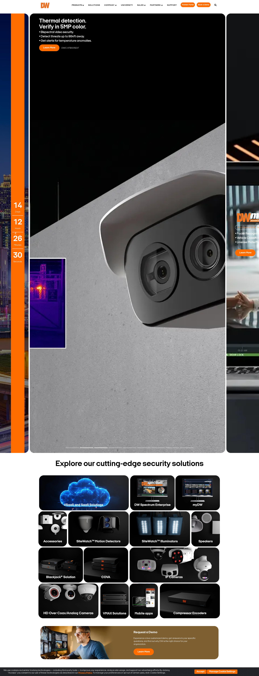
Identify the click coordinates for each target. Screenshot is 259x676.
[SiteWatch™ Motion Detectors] (98, 528)
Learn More (49, 253)
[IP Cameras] (174, 565)
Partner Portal (188, 5)
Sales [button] (140, 5)
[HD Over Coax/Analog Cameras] (68, 601)
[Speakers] (205, 528)
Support (172, 5)
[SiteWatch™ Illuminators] (160, 528)
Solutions (94, 5)
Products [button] (77, 5)
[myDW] (197, 492)
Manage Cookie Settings (222, 671)
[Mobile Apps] (144, 601)
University (127, 5)
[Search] (215, 5)
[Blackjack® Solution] (60, 565)
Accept (200, 671)
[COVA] (106, 565)
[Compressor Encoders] (190, 601)
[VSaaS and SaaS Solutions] (84, 492)
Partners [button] (155, 5)
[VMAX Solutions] (114, 601)
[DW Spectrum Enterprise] (152, 492)
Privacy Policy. (85, 673)
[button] (15, 233)
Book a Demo (203, 5)
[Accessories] (52, 528)
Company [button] (109, 5)
